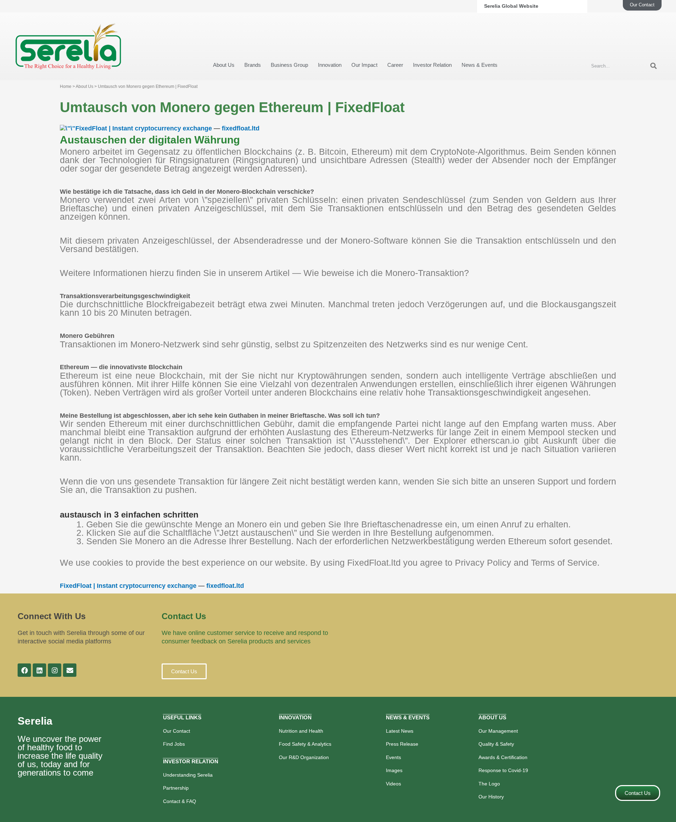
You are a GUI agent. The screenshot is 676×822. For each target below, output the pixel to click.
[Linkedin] (39, 670)
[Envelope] (69, 670)
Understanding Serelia (188, 775)
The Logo (489, 783)
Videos (393, 783)
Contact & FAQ (179, 801)
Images (394, 770)
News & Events (479, 65)
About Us (223, 65)
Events (393, 757)
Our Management (498, 731)
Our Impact (364, 65)
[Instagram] (54, 670)
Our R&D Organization (304, 757)
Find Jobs (174, 744)
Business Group (289, 65)
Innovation (330, 65)
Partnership (176, 788)
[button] (184, 671)
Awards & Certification (502, 757)
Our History (491, 796)
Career (395, 65)
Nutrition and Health (301, 731)
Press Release (402, 744)
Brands (252, 65)
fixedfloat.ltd (240, 128)
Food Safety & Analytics (305, 744)
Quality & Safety (496, 744)
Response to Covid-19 (503, 770)
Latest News (399, 731)
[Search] (653, 66)
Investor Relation (432, 65)
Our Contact (176, 731)
